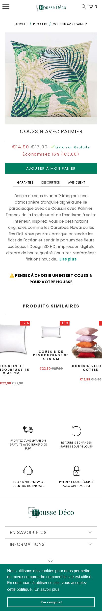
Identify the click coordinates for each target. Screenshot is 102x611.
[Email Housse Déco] (50, 562)
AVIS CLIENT (76, 182)
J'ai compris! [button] (51, 602)
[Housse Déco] (51, 9)
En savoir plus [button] (46, 589)
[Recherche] (84, 7)
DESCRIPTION (50, 182)
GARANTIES (25, 182)
